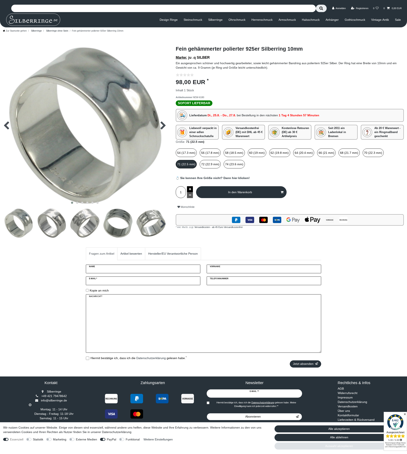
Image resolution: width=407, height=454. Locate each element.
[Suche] (321, 8)
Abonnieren (253, 416)
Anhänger (332, 19)
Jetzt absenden (303, 363)
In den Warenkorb (240, 192)
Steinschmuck (193, 19)
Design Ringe (169, 19)
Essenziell (16, 439)
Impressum (345, 397)
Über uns (344, 410)
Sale (398, 19)
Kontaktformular (348, 415)
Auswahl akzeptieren (339, 446)
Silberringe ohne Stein (56, 30)
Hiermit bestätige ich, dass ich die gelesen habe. (139, 358)
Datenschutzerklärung (352, 402)
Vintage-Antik (380, 19)
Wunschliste (187, 206)
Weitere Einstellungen (158, 439)
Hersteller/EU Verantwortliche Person (173, 253)
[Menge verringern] (190, 195)
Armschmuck (287, 19)
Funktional (133, 439)
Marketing (59, 439)
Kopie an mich (99, 290)
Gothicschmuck (355, 19)
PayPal (111, 439)
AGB (341, 388)
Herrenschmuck (262, 19)
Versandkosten (348, 406)
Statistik (38, 439)
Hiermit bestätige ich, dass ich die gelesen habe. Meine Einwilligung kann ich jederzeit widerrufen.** (256, 404)
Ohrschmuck (237, 19)
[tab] (101, 253)
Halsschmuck (311, 19)
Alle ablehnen (339, 437)
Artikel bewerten (131, 253)
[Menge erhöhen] (190, 189)
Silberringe (215, 19)
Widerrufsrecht (347, 393)
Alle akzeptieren (339, 428)
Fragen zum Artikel (101, 253)
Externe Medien (86, 439)
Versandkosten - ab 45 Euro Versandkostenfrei (218, 227)
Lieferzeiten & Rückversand (356, 419)
